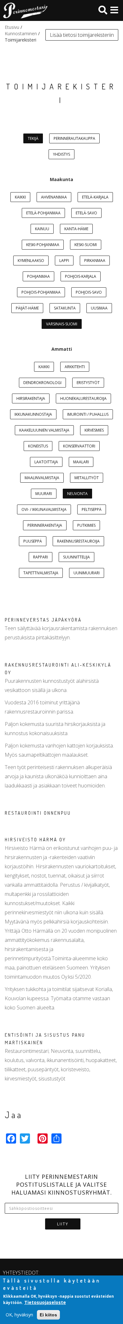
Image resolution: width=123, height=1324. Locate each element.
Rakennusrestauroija (78, 541)
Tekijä (33, 138)
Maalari (81, 462)
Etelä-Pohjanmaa (43, 213)
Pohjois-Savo (89, 292)
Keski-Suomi (85, 244)
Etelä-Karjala (95, 197)
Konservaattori (79, 446)
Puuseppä (32, 541)
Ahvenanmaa (54, 197)
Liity (62, 1224)
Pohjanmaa (38, 276)
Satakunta (65, 308)
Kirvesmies (94, 430)
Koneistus (38, 446)
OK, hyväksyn (19, 1315)
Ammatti (61, 349)
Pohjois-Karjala (80, 276)
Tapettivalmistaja (40, 573)
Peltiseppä (92, 509)
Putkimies (86, 525)
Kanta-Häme (76, 229)
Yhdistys (61, 154)
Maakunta (61, 179)
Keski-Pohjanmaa (42, 244)
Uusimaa (99, 308)
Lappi (64, 260)
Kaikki (20, 197)
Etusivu (12, 27)
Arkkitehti (75, 366)
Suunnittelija (76, 557)
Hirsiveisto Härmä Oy (35, 840)
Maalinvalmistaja (42, 477)
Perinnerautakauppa (74, 138)
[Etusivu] (23, 10)
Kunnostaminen (21, 33)
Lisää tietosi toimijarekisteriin (82, 34)
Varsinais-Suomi (61, 324)
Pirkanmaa (94, 260)
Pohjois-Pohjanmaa (41, 292)
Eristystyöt (88, 382)
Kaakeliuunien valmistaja (44, 430)
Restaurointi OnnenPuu (38, 813)
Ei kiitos (48, 1314)
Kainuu (42, 229)
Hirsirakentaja (30, 398)
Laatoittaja (46, 462)
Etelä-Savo (86, 213)
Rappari (40, 557)
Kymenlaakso (31, 260)
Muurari (43, 493)
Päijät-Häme (27, 308)
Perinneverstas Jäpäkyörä (43, 620)
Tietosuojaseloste (45, 1302)
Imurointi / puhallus (87, 414)
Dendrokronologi (42, 382)
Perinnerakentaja (44, 525)
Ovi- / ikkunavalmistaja (44, 509)
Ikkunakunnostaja (33, 414)
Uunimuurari (86, 573)
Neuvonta (77, 493)
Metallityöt (86, 477)
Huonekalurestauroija (83, 398)
